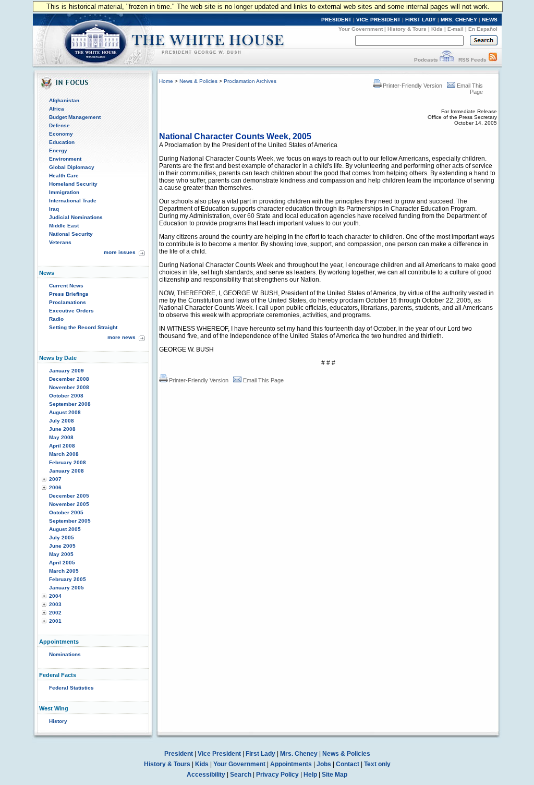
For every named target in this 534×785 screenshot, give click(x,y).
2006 (55, 487)
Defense (59, 125)
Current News (66, 285)
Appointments (291, 764)
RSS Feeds (472, 60)
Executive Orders (71, 310)
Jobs (324, 764)
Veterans (60, 242)
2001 (55, 621)
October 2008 (66, 395)
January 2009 (66, 370)
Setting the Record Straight (83, 327)
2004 (55, 596)
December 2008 (69, 379)
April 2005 (62, 562)
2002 (55, 612)
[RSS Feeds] (492, 60)
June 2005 (62, 546)
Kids (437, 29)
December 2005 (69, 496)
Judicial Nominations (76, 217)
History (58, 721)
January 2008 (66, 471)
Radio (56, 319)
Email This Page (263, 380)
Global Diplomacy (71, 167)
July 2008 (61, 421)
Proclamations (67, 302)
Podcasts (426, 60)
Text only (377, 764)
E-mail (455, 29)
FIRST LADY (420, 19)
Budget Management (75, 117)
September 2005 (70, 521)
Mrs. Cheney (299, 753)
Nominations (65, 654)
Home (166, 81)
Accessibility (206, 774)
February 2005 (67, 579)
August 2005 (65, 529)
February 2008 (67, 462)
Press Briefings (69, 294)
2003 (55, 604)
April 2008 (62, 446)
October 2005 (66, 512)
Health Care (64, 175)
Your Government (360, 29)
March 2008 (64, 454)
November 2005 (69, 504)
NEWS (489, 19)
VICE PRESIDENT (378, 19)
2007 (55, 479)
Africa (56, 109)
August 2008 (65, 412)
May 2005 (61, 554)
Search (240, 774)
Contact (347, 764)
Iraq (54, 209)
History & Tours (407, 29)
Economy (61, 134)
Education (62, 142)
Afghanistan (64, 100)
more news (121, 337)
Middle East (64, 225)
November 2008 (69, 387)
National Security (71, 234)
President (178, 753)
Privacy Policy (277, 774)
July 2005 (61, 537)
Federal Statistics (71, 688)
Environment (65, 159)
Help (310, 774)
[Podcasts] (447, 60)
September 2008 (70, 404)
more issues (120, 252)
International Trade (72, 200)
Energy (58, 150)
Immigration (64, 192)
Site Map (334, 774)
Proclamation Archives (250, 81)
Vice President (219, 753)
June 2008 (62, 429)
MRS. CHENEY (459, 19)
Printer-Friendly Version (412, 85)
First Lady (260, 753)
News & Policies (198, 81)
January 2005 (66, 587)
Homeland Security (73, 184)
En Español (482, 29)
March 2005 (64, 571)
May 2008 (61, 437)
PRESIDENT (336, 19)
